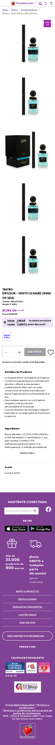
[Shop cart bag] (51, 3)
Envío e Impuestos (27, 591)
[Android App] (40, 531)
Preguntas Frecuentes (27, 607)
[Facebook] (48, 510)
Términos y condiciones (34, 706)
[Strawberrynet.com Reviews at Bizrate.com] (14, 672)
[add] (19, 352)
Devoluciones (27, 599)
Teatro (7, 289)
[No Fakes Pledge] (44, 671)
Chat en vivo (28, 622)
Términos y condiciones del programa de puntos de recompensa (27, 712)
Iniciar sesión (11, 322)
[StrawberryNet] (22, 3)
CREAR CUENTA (22, 322)
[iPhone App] (16, 531)
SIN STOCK (35, 352)
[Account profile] (45, 3)
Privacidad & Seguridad (20, 705)
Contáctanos (27, 615)
